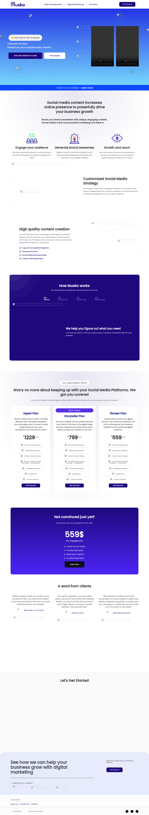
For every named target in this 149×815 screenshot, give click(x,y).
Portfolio (93, 4)
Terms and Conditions (35, 811)
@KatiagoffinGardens (122, 613)
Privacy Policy (17, 811)
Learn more (87, 87)
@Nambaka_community (34, 610)
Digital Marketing (75, 4)
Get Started (31, 485)
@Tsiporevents (78, 613)
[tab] (46, 298)
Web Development (53, 4)
